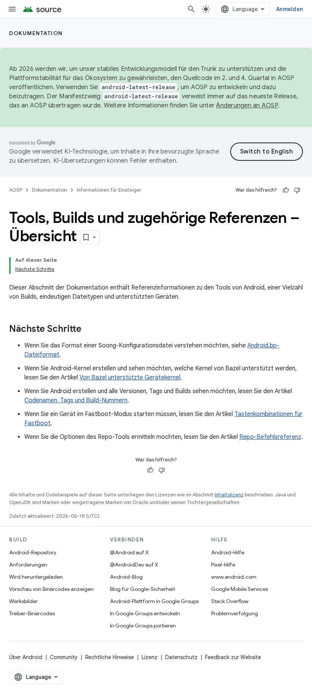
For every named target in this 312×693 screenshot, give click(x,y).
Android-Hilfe (227, 552)
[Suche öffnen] (191, 9)
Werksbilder (23, 601)
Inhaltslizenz (229, 494)
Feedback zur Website (233, 657)
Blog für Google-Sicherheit (142, 589)
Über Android (25, 657)
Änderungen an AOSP (247, 105)
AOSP (15, 190)
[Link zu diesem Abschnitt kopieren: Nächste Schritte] (89, 329)
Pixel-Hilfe (223, 564)
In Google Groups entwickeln (145, 613)
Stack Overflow (229, 601)
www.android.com (233, 576)
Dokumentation (36, 33)
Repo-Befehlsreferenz (270, 437)
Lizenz (150, 657)
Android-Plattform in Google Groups (154, 601)
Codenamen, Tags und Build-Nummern (75, 400)
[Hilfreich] (285, 190)
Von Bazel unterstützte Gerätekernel (130, 377)
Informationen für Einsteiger (109, 190)
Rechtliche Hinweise (109, 657)
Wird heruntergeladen (36, 576)
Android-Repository (32, 552)
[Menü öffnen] (12, 9)
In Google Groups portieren (143, 625)
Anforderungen (28, 564)
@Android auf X (129, 552)
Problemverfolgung (234, 613)
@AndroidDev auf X (134, 564)
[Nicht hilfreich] (297, 190)
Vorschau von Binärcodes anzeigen (51, 589)
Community (64, 657)
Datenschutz (181, 657)
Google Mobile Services (239, 589)
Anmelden (289, 9)
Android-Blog (126, 576)
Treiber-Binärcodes (32, 613)
